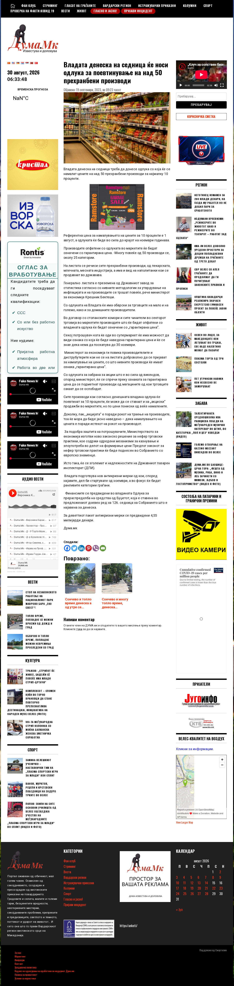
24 (177, 893)
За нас (18, 953)
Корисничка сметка (201, 116)
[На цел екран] (222, 85)
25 (184, 893)
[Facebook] (67, 548)
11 (184, 882)
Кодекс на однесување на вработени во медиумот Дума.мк (44, 971)
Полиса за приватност (26, 974)
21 (206, 888)
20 (199, 888)
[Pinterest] (88, 548)
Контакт (19, 964)
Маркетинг (20, 956)
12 (191, 882)
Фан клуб (28, 5)
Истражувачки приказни (157, 5)
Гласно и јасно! (105, 11)
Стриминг (50, 5)
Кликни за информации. (195, 749)
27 (199, 893)
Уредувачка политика (25, 967)
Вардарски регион (117, 5)
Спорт (208, 5)
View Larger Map (184, 822)
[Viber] (96, 548)
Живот (82, 11)
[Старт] (181, 85)
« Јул (179, 909)
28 (206, 893)
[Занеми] (216, 85)
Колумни (190, 5)
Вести (65, 11)
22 (214, 888)
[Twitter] (74, 548)
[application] (201, 74)
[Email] (103, 548)
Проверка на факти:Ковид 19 (32, 11)
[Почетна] (13, 5)
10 (177, 882)
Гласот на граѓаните (80, 5)
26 (192, 893)
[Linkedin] (81, 548)
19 (191, 888)
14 (206, 882)
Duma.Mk (11, 572)
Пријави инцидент (138, 11)
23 (221, 888)
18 (184, 888)
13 (199, 882)
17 (177, 888)
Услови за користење (25, 978)
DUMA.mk (21, 572)
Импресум (19, 960)
